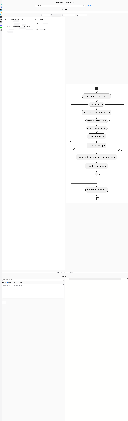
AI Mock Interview (91, 5)
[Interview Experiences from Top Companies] (1, 22)
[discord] (1, 25)
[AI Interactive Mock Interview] (1, 17)
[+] (4, 302)
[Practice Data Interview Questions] (1, 12)
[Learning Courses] (1, 19)
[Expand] (1, 1)
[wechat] (1, 28)
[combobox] (59, 5)
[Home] (1, 4)
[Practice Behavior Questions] (1, 15)
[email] (1, 30)
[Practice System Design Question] (1, 10)
